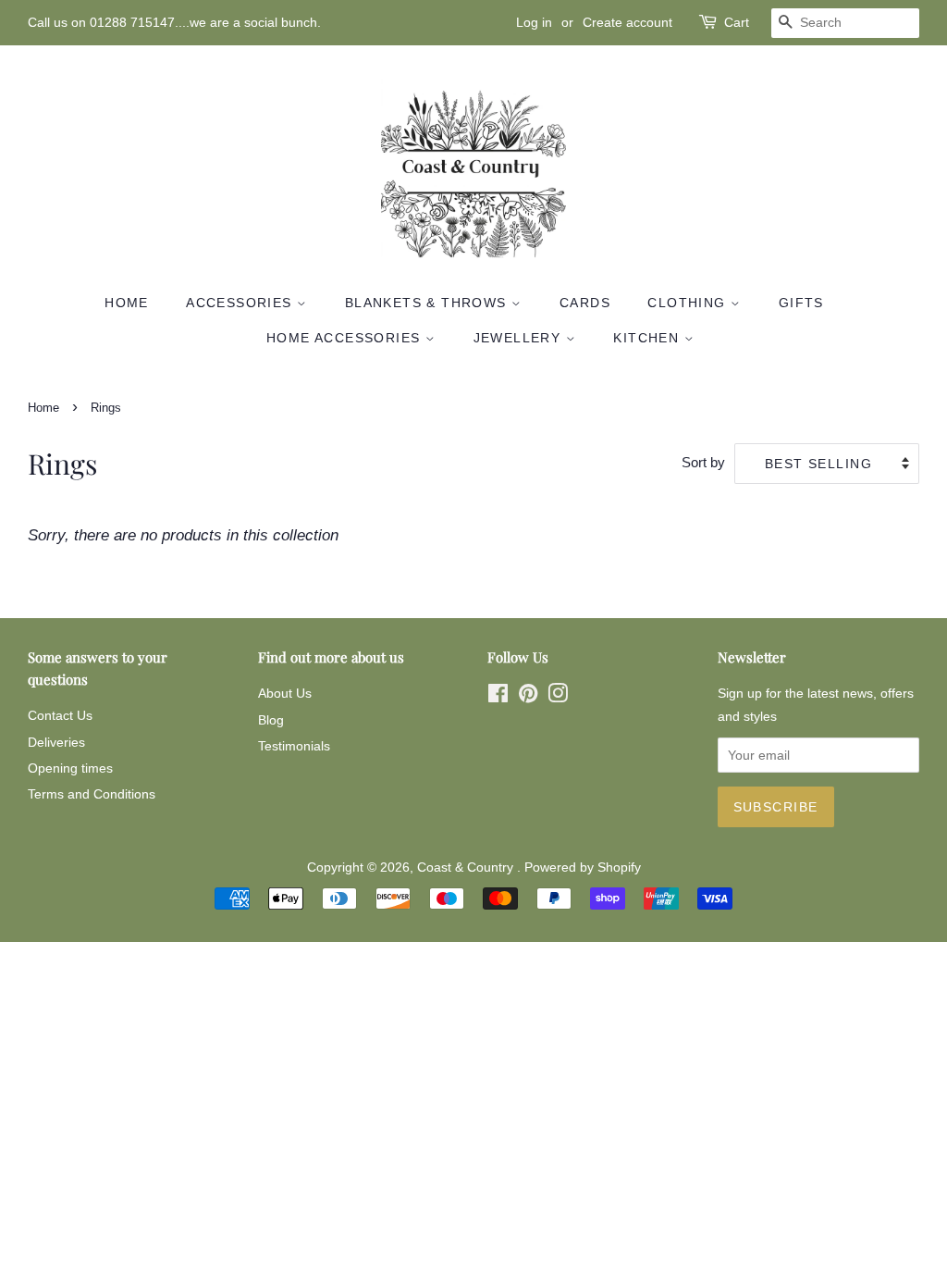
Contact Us (60, 715)
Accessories (241, 302)
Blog (271, 720)
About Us (285, 693)
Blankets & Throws (428, 302)
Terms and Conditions (91, 794)
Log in (534, 22)
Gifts (801, 302)
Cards (585, 302)
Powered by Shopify (582, 867)
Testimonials (294, 745)
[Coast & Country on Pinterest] (528, 696)
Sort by (703, 462)
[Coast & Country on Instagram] (557, 696)
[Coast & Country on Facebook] (498, 696)
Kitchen (648, 337)
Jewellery (520, 337)
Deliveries (56, 742)
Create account (627, 22)
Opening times (70, 768)
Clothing (689, 302)
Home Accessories (345, 337)
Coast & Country (467, 867)
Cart (736, 22)
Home (127, 302)
